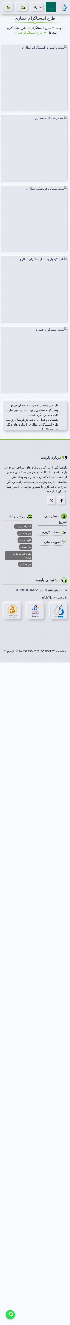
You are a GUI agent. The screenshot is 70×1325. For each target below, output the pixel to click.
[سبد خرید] (8, 7)
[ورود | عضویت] (22, 7)
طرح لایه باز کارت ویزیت (22, 555)
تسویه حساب (52, 542)
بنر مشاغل (25, 564)
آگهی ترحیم (25, 540)
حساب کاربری (51, 532)
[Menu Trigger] (51, 7)
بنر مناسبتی (25, 533)
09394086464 (25, 590)
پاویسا (59, 27)
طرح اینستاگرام (41, 27)
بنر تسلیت (25, 547)
